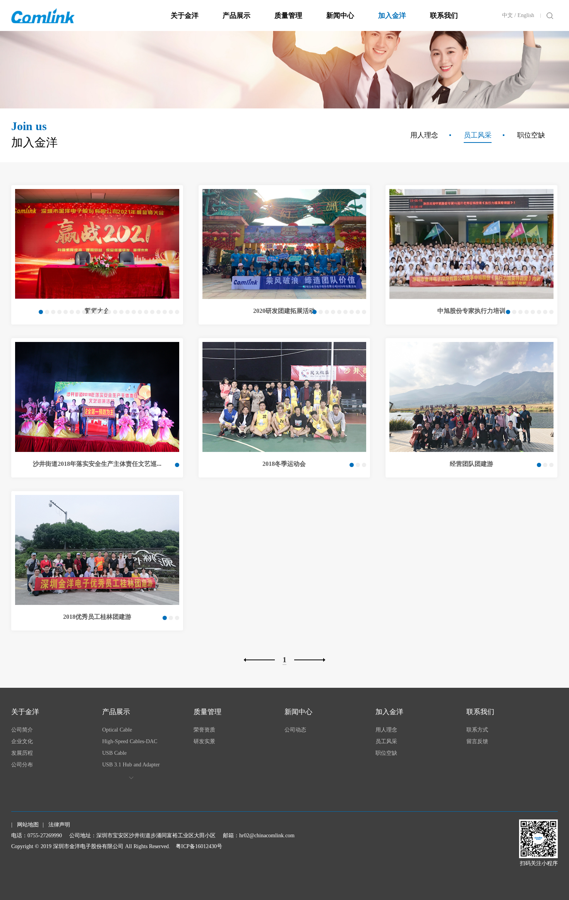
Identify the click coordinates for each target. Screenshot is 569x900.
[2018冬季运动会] (284, 397)
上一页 (259, 660)
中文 (507, 15)
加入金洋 (392, 15)
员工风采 (478, 135)
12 (109, 312)
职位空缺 (531, 135)
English (526, 15)
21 (165, 312)
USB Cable (114, 753)
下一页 (309, 660)
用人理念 (424, 135)
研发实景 (204, 741)
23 (177, 312)
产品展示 (236, 15)
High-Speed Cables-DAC (129, 741)
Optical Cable (117, 730)
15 (127, 312)
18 (146, 312)
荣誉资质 (204, 730)
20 (158, 312)
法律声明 (59, 825)
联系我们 (444, 15)
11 (103, 312)
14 (121, 312)
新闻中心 (340, 15)
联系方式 (477, 730)
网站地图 (28, 825)
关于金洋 (185, 15)
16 (134, 312)
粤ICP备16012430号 (199, 846)
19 (152, 312)
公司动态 (295, 730)
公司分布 (22, 765)
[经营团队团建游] (471, 397)
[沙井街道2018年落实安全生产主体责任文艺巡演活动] (97, 397)
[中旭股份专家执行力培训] (471, 244)
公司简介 (22, 730)
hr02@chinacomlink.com (267, 835)
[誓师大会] (97, 244)
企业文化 (22, 741)
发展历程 (22, 753)
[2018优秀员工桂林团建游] (97, 550)
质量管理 (288, 15)
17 (140, 312)
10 (96, 312)
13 (115, 312)
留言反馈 (477, 741)
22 (171, 312)
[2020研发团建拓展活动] (284, 244)
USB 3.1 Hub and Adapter (131, 765)
